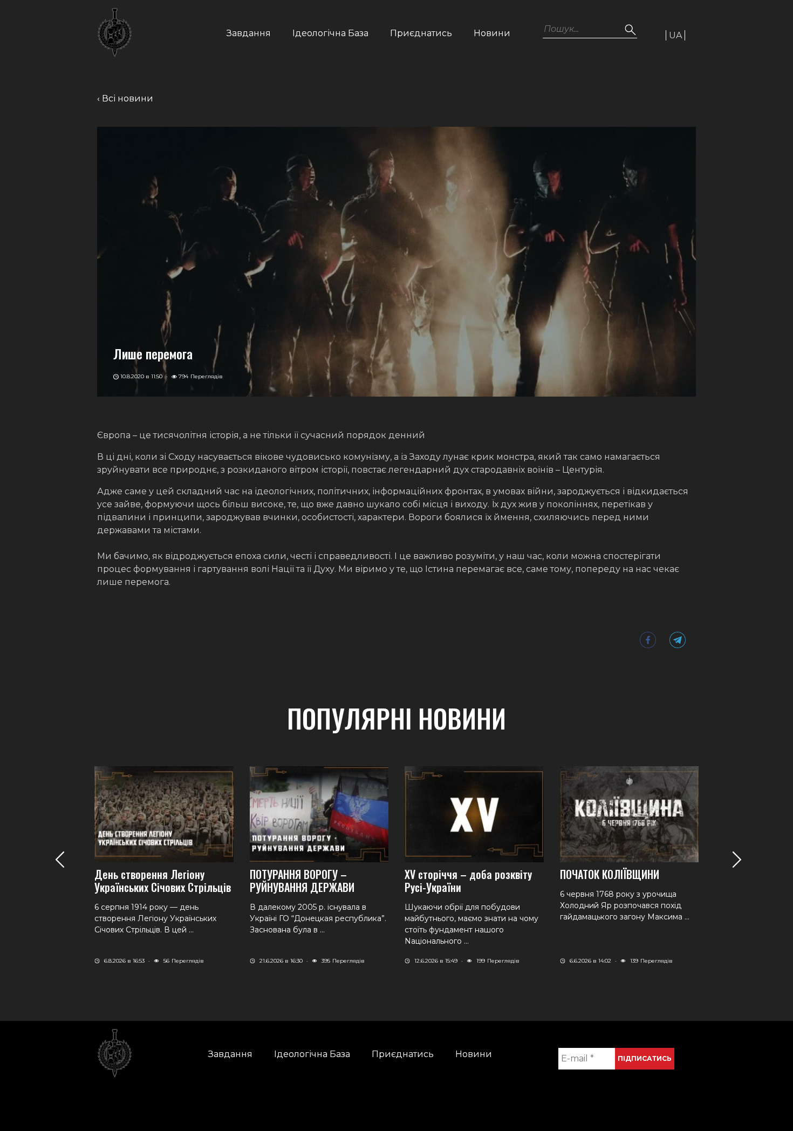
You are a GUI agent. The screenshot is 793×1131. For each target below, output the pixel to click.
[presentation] (59, 859)
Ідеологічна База (330, 33)
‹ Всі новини (125, 98)
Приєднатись (421, 33)
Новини (492, 33)
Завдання (249, 33)
